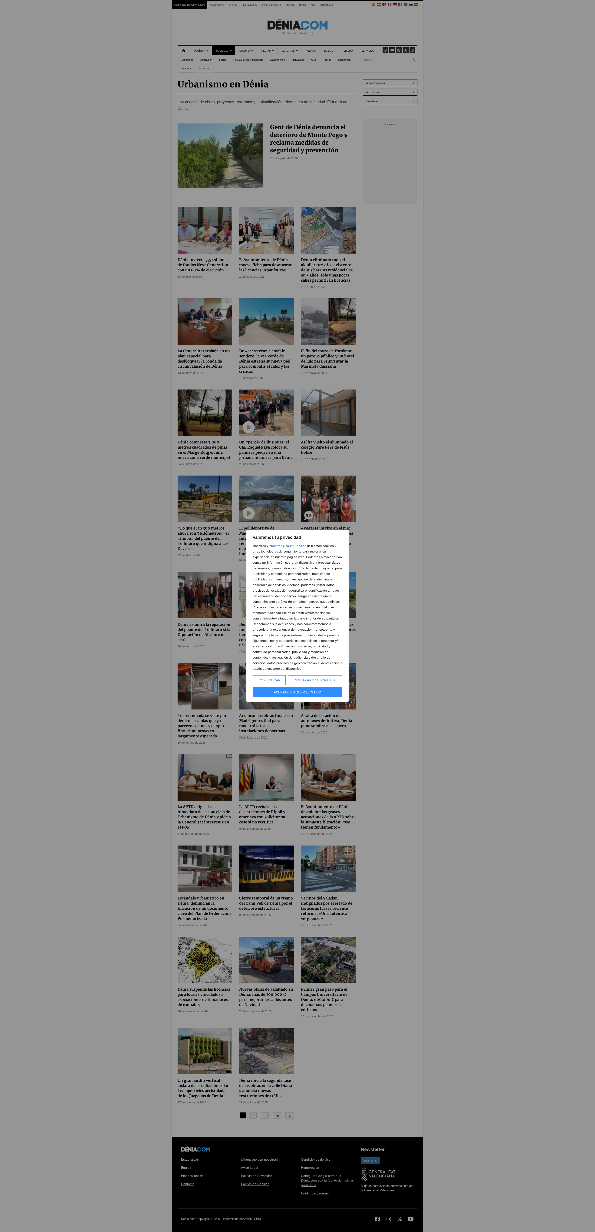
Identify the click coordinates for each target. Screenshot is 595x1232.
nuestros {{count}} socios (287, 546)
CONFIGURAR (269, 680)
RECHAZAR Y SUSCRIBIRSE (315, 680)
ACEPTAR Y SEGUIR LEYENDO (297, 692)
